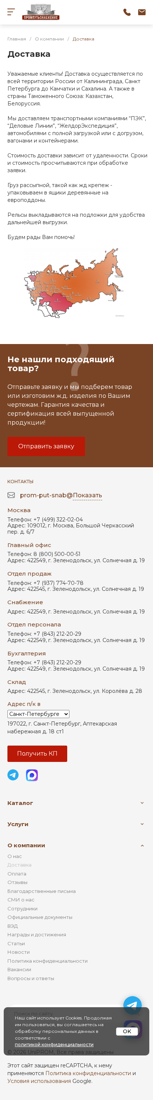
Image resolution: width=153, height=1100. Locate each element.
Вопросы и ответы (30, 978)
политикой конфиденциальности (54, 1044)
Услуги (18, 824)
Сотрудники (22, 908)
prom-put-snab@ (61, 495)
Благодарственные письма (41, 891)
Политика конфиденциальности (47, 961)
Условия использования (39, 1081)
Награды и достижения (36, 934)
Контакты (20, 481)
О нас (14, 856)
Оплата (16, 874)
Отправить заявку (46, 446)
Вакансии (19, 969)
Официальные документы (39, 917)
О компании (26, 845)
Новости (18, 952)
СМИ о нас (21, 900)
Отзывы (17, 882)
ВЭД (12, 926)
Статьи (16, 943)
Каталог (20, 802)
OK (127, 1031)
